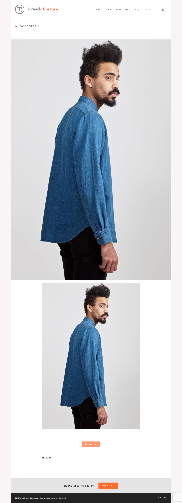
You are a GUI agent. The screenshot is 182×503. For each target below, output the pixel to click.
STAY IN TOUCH (108, 486)
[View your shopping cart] (163, 9)
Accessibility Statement (58, 498)
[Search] (157, 9)
